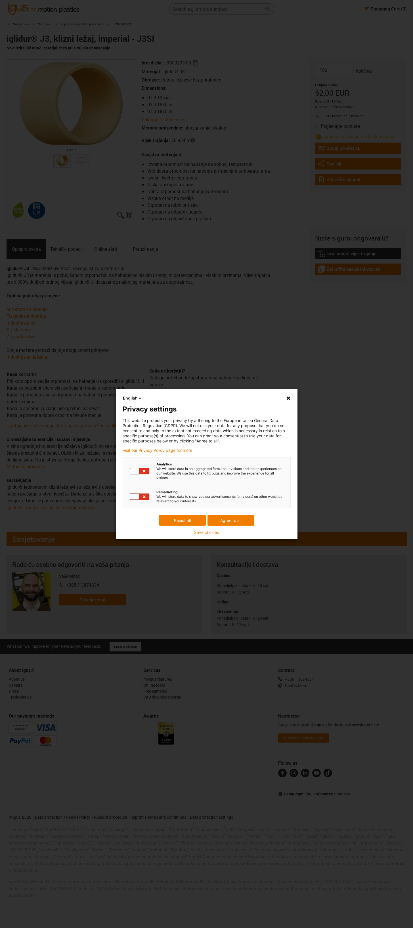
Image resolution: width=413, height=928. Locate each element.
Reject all (182, 520)
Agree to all (230, 520)
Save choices (206, 532)
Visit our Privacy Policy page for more (157, 450)
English (130, 398)
